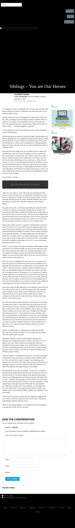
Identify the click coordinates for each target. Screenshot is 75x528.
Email (7, 466)
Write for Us (52, 507)
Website (7, 472)
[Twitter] (8, 501)
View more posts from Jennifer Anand (25, 101)
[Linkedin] (18, 501)
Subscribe (23, 507)
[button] (37, 25)
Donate (37, 512)
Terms (69, 507)
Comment (15, 435)
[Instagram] (13, 501)
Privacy (62, 507)
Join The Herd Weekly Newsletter (25, 184)
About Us (13, 507)
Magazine (32, 507)
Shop (5, 507)
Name (7, 459)
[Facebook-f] (3, 501)
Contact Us (42, 507)
